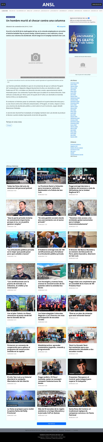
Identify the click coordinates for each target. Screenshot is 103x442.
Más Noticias (51, 423)
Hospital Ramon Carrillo (77, 154)
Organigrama (41, 437)
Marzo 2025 (74, 108)
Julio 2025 (73, 115)
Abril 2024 (73, 89)
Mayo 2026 (73, 132)
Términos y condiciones (45, 438)
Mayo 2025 (73, 111)
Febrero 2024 (74, 86)
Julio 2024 (73, 94)
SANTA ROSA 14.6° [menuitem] (78, 10)
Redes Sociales (54, 437)
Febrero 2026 (74, 126)
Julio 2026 (73, 135)
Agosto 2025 (74, 116)
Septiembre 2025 (75, 118)
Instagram (68, 430)
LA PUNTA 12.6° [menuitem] (36, 10)
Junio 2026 (73, 133)
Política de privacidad (58, 438)
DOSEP (72, 153)
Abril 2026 (73, 130)
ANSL (48, 4)
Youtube (75, 430)
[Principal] (3, 4)
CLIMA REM (5, 11)
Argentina (49, 430)
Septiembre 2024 (75, 98)
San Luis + (73, 151)
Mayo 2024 (73, 91)
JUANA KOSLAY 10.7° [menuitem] (45, 10)
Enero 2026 (74, 125)
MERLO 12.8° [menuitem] (29, 10)
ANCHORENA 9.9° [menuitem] (63, 10)
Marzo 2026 (74, 128)
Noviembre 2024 (75, 101)
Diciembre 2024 (75, 103)
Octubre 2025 (74, 120)
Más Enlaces (74, 156)
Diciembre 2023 (75, 83)
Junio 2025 (73, 113)
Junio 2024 (73, 93)
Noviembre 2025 (75, 121)
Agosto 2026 (74, 137)
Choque (9, 125)
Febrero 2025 (74, 106)
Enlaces (43, 430)
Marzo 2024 (74, 88)
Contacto (55, 430)
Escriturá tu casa (75, 149)
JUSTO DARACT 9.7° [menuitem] (54, 10)
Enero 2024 (74, 84)
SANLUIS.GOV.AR (96, 4)
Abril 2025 (73, 110)
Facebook (61, 430)
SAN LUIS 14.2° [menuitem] (12, 10)
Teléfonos (47, 437)
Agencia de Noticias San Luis (32, 430)
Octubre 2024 (74, 99)
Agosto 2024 (74, 96)
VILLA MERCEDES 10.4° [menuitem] (21, 10)
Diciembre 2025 (75, 123)
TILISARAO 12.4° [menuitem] (86, 10)
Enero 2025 (74, 105)
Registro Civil (74, 146)
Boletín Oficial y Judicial (77, 148)
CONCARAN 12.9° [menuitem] (94, 10)
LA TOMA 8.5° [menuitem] (70, 10)
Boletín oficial (62, 437)
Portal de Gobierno (76, 144)
